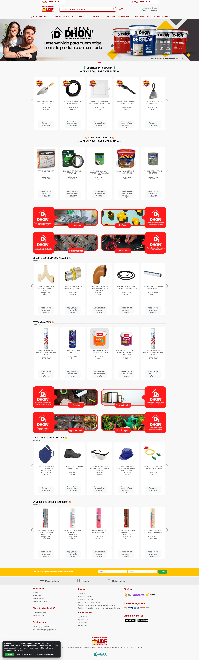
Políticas (82, 589)
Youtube (84, 626)
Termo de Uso (83, 593)
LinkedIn (84, 623)
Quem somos (37, 596)
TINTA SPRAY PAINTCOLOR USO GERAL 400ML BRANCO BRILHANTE (99, 353)
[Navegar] (32, 101)
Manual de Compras (39, 615)
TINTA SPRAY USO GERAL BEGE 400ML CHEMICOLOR (99, 531)
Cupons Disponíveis (39, 612)
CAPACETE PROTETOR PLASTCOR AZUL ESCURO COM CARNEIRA (46, 468)
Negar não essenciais (24, 654)
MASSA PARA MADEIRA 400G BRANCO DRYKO (73, 172)
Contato (35, 593)
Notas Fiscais (118, 581)
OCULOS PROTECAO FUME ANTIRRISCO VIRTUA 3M (126, 102)
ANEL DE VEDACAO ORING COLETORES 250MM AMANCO (72, 287)
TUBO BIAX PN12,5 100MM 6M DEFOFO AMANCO (99, 287)
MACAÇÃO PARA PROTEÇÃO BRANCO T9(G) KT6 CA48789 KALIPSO (126, 468)
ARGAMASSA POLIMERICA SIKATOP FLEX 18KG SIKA (153, 172)
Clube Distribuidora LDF (44, 608)
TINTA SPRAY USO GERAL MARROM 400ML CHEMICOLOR (73, 532)
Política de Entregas (85, 596)
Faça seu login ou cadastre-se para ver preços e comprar (46, 124)
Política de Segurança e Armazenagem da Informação (96, 605)
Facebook (84, 620)
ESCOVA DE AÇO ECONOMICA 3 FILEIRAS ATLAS (72, 102)
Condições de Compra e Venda (89, 602)
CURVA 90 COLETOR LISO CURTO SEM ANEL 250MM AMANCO (46, 288)
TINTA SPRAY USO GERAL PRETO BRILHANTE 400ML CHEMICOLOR (153, 532)
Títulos (85, 581)
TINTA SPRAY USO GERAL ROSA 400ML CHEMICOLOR (46, 531)
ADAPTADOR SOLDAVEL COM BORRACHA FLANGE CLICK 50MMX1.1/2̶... (126, 288)
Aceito (9, 654)
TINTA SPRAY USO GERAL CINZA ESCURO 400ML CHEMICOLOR (126, 532)
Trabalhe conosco (39, 598)
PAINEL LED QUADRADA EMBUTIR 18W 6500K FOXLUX (46, 102)
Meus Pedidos (52, 581)
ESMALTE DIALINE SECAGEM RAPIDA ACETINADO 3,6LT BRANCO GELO (73, 353)
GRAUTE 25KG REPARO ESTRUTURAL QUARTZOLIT (126, 172)
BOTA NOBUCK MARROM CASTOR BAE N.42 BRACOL (153, 467)
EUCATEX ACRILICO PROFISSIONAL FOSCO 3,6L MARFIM (46, 173)
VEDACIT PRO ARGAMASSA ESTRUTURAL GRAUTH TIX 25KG (153, 103)
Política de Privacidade (85, 599)
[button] (99, 62)
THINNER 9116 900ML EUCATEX (126, 352)
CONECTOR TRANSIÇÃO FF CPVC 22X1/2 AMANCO (153, 287)
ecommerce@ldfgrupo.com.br (45, 630)
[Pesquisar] (113, 9)
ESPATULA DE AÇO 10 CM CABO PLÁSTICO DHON (99, 102)
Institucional (38, 588)
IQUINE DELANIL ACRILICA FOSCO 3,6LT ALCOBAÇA (46, 352)
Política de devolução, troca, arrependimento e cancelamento (99, 608)
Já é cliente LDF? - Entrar (50, 2)
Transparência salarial (40, 601)
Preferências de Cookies (45, 654)
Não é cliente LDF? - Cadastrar (140, 2)
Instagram (84, 617)
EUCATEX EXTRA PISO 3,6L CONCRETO (99, 172)
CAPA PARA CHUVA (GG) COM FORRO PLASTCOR (99, 467)
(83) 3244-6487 (44, 627)
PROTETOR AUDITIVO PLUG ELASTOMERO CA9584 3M (72, 467)
